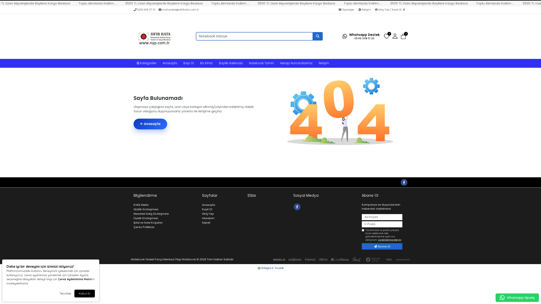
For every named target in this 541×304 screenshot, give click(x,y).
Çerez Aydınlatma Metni (75, 279)
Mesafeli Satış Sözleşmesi (151, 214)
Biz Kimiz (206, 63)
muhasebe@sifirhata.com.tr (180, 9)
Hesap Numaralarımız (296, 63)
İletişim (366, 9)
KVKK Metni (141, 205)
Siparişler (348, 9)
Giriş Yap (208, 214)
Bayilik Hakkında (231, 63)
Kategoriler (147, 63)
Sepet (206, 223)
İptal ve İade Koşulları (148, 223)
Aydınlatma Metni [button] (389, 240)
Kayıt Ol (207, 209)
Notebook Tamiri (261, 63)
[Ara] (318, 36)
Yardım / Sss (143, 182)
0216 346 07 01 (146, 9)
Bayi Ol (188, 63)
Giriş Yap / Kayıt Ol (390, 9)
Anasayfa (170, 63)
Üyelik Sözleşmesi (146, 218)
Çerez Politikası (144, 227)
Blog (174, 182)
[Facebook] (405, 10)
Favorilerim (371, 182)
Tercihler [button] (65, 293)
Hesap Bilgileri (191, 182)
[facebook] (403, 182)
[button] (403, 36)
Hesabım (208, 218)
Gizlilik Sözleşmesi (146, 209)
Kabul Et (84, 293)
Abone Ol (383, 246)
